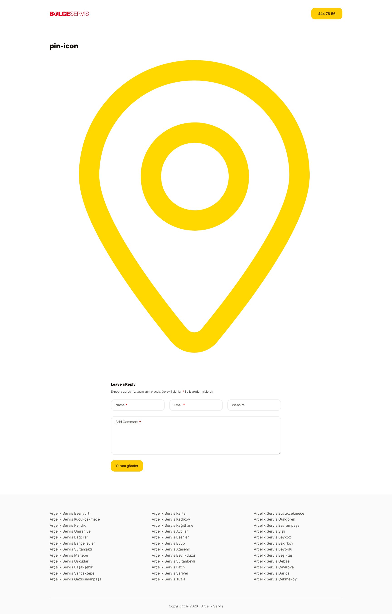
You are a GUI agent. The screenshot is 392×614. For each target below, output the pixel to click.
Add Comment (128, 422)
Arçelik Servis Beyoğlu (273, 549)
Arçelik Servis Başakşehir (71, 567)
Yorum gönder (126, 466)
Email (179, 405)
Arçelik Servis (212, 606)
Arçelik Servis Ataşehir (171, 549)
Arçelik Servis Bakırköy (273, 543)
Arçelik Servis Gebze (271, 561)
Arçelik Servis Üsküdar (69, 561)
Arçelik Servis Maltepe (69, 555)
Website (238, 405)
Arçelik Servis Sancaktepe (72, 573)
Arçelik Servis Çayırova (274, 567)
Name (121, 405)
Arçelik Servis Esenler (170, 537)
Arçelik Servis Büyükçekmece (279, 513)
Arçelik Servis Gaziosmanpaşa (75, 579)
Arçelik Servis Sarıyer (170, 573)
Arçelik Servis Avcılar (170, 531)
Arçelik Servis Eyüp (168, 543)
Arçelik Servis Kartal (169, 513)
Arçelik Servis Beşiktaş (273, 555)
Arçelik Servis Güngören (274, 519)
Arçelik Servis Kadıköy (171, 519)
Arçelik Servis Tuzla (168, 579)
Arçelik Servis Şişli (269, 531)
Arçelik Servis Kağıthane (172, 525)
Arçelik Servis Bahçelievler (72, 543)
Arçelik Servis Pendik (68, 525)
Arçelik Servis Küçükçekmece (75, 519)
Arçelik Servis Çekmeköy (275, 579)
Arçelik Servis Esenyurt (69, 513)
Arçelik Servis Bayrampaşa (276, 525)
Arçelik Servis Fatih (168, 567)
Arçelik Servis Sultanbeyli (173, 561)
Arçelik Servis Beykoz (272, 537)
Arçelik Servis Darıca (271, 573)
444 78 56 (327, 13)
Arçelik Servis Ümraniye (70, 531)
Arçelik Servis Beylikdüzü (173, 555)
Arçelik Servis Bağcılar (69, 537)
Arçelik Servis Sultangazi (71, 549)
